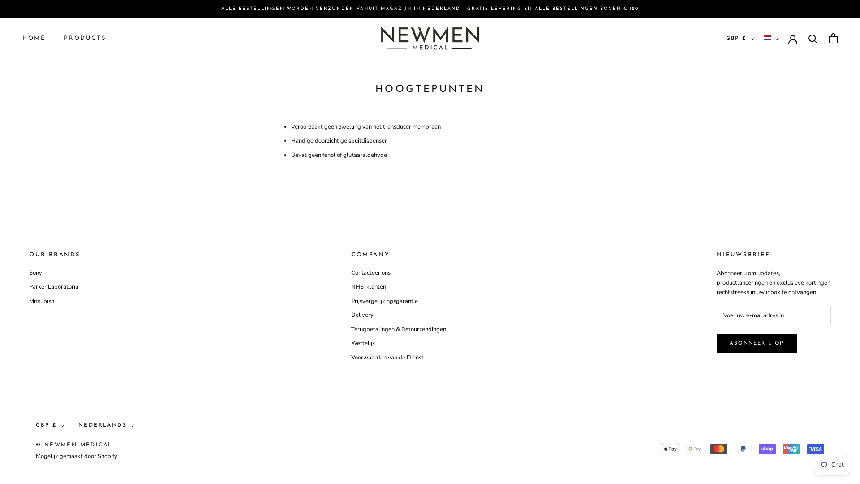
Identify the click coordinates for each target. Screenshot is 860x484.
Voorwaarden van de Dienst (387, 358)
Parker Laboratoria (53, 287)
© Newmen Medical (74, 445)
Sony (35, 273)
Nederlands (102, 425)
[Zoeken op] (813, 38)
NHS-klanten (368, 287)
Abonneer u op (757, 343)
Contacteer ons (371, 273)
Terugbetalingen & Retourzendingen (398, 329)
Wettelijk (363, 343)
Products (85, 38)
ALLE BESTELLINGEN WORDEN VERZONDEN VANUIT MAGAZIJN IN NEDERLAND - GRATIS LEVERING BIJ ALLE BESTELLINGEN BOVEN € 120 (430, 8)
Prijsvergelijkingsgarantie (384, 301)
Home (33, 38)
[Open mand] (833, 38)
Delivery (362, 315)
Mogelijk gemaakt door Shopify (76, 456)
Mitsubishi (42, 301)
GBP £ (736, 38)
